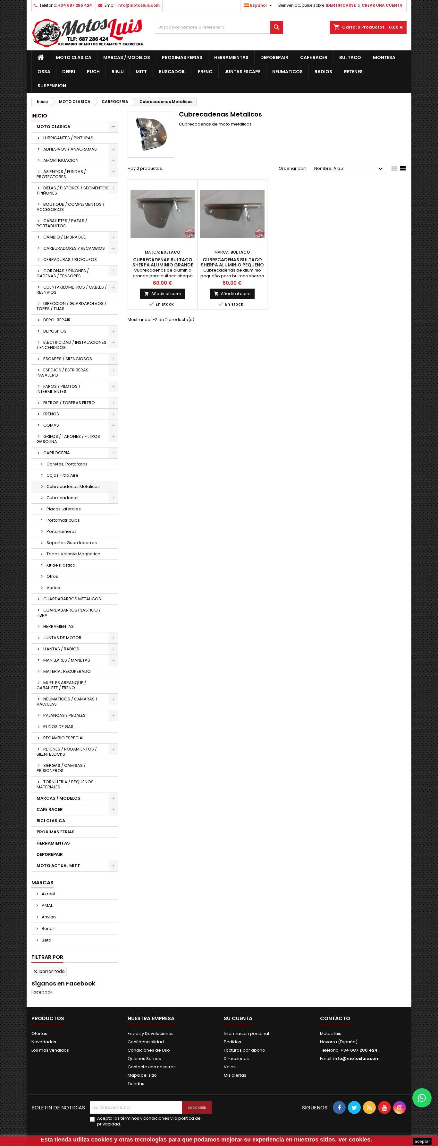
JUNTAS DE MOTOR (62, 638)
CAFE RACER (313, 57)
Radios (323, 71)
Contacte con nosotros (152, 1067)
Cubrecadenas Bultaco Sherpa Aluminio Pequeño (232, 262)
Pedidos (232, 1042)
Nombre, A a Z (349, 169)
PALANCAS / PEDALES (64, 715)
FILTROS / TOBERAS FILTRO (69, 403)
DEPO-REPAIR (57, 320)
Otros (52, 576)
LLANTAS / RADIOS (61, 649)
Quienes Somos (144, 1058)
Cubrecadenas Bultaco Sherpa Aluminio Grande (162, 262)
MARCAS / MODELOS (126, 57)
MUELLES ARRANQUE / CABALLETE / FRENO (61, 685)
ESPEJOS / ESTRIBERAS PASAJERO (62, 372)
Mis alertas (235, 1075)
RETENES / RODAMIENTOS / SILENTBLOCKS (67, 751)
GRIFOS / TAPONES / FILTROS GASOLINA (68, 439)
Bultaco (350, 57)
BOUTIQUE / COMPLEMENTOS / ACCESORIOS (71, 207)
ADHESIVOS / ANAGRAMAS (70, 149)
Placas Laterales (63, 509)
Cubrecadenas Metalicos (73, 486)
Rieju (118, 71)
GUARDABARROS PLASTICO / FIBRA (69, 612)
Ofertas (39, 1033)
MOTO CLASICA (73, 57)
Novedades (43, 1042)
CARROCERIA (56, 453)
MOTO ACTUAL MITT (58, 866)
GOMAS (51, 425)
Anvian (48, 917)
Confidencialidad (146, 1042)
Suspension (52, 85)
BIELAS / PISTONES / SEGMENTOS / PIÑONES (72, 190)
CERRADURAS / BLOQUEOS (70, 259)
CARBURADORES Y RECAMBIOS (74, 248)
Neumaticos (287, 71)
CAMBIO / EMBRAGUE (64, 237)
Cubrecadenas (62, 498)
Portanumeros (61, 531)
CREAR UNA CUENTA (382, 5)
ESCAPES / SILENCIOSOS (67, 359)
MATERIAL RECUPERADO (67, 671)
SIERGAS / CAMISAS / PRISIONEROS (61, 768)
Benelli (48, 928)
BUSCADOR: (172, 71)
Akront (48, 894)
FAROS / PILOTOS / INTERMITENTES (58, 389)
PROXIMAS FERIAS (182, 57)
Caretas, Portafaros (67, 464)
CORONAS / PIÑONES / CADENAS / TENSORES (63, 273)
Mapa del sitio (142, 1075)
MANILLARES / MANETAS (66, 660)
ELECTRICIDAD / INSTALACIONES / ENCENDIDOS (71, 345)
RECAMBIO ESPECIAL (63, 738)
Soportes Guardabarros (71, 543)
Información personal (246, 1033)
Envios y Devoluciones (150, 1033)
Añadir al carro (162, 293)
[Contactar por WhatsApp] (422, 1097)
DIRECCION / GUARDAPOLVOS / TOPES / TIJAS (71, 306)
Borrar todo (49, 971)
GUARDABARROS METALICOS (72, 599)
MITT (141, 71)
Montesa (384, 57)
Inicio (39, 115)
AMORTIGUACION (61, 160)
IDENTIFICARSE (341, 5)
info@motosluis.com (138, 5)
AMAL (47, 905)
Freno (205, 71)
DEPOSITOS (54, 331)
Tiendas (136, 1084)
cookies (102, 1139)
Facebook (42, 992)
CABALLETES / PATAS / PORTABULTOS (62, 223)
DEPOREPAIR (274, 57)
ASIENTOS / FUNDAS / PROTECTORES (61, 174)
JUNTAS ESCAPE (242, 71)
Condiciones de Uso (149, 1050)
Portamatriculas (63, 520)
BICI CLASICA (51, 821)
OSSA (44, 71)
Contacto (335, 1018)
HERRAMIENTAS (231, 57)
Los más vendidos (50, 1050)
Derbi (68, 71)
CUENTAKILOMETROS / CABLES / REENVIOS (72, 289)
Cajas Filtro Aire (62, 475)
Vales (230, 1067)
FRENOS (51, 414)
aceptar (422, 1141)
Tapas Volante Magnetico (73, 554)
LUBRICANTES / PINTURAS (68, 138)
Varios (53, 588)
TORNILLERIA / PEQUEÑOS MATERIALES (65, 784)
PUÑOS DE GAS (58, 727)
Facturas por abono (244, 1050)
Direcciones (236, 1058)
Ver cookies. (355, 1139)
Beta (46, 940)
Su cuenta (238, 1018)
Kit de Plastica (60, 565)
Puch (93, 71)
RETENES (353, 71)
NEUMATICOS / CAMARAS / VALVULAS (67, 701)
